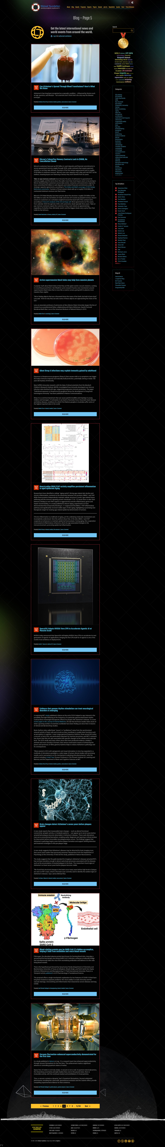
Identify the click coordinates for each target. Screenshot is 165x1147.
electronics (118, 171)
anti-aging (129, 53)
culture (129, 62)
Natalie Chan (41, 314)
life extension (57, 529)
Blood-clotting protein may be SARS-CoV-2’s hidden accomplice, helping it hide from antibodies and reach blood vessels (67, 950)
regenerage (127, 75)
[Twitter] (122, 1141)
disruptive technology (121, 162)
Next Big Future (120, 283)
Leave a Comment (72, 102)
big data (117, 127)
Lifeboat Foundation (42, 1141)
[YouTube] (129, 1141)
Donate (100, 7)
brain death (117, 62)
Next (86, 1106)
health (119, 66)
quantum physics (61, 1087)
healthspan (126, 66)
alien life (117, 112)
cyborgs (117, 159)
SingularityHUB (119, 287)
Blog (73, 7)
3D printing (118, 95)
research (124, 77)
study (47, 715)
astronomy (118, 120)
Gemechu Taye (122, 206)
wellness (128, 82)
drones (117, 166)
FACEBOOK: (51, 1125)
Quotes (118, 7)
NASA (128, 73)
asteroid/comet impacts (122, 118)
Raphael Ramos (122, 238)
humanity (132, 66)
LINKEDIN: (95, 1125)
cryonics (117, 153)
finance (49, 214)
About (68, 7)
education (118, 170)
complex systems (120, 146)
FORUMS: (95, 1133)
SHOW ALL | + (117, 263)
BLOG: (72, 1128)
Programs (83, 7)
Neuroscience (131, 73)
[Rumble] (132, 1141)
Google (115, 66)
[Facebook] (119, 1141)
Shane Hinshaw (122, 235)
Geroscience (119, 276)
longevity (123, 73)
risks (127, 77)
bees (116, 125)
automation (118, 123)
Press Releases (130, 7)
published (49, 973)
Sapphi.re (58, 1141)
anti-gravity (118, 114)
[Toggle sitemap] (129, 2)
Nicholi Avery (41, 529)
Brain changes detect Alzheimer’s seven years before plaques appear (65, 825)
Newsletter (112, 7)
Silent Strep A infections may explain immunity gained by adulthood (68, 371)
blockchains (119, 139)
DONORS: (95, 1128)
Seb (119, 249)
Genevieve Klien (122, 188)
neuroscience (65, 102)
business (118, 141)
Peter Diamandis (120, 98)
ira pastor (119, 71)
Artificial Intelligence (120, 55)
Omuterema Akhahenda (121, 220)
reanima (121, 75)
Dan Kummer (122, 217)
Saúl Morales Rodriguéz (43, 988)
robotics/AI (54, 214)
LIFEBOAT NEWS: (74, 1125)
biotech (127, 57)
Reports (89, 7)
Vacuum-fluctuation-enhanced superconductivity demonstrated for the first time (68, 1055)
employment (119, 173)
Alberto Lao (121, 233)
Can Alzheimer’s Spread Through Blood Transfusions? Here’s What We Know (67, 87)
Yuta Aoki (121, 228)
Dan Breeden (122, 199)
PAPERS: (73, 1133)
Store (122, 7)
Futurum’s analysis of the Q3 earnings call (57, 202)
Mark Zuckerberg (120, 109)
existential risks (118, 64)
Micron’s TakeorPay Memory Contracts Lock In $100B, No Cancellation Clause (63, 160)
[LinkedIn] (125, 1141)
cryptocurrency (125, 62)
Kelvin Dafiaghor (123, 208)
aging (116, 53)
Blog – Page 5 (82, 18)
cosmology (47, 314)
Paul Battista (122, 204)
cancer (120, 62)
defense (117, 161)
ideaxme (115, 68)
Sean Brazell (121, 242)
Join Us (105, 7)
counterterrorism (120, 152)
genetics (59, 102)
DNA (116, 100)
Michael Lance (122, 252)
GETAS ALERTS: (117, 1125)
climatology (118, 145)
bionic (117, 132)
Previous (46, 1106)
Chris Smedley (122, 261)
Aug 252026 (36, 87)
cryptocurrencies (120, 155)
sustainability (121, 80)
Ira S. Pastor (121, 259)
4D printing (118, 96)
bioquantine (128, 55)
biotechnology (119, 60)
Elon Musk (118, 103)
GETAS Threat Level (37, 1128)
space (117, 79)
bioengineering (53, 988)
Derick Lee (121, 231)
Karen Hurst (121, 211)
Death (132, 62)
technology (128, 80)
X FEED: (50, 1128)
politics (117, 75)
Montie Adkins (122, 256)
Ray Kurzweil (119, 102)
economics (118, 168)
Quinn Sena (121, 197)
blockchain (130, 60)
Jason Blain (121, 254)
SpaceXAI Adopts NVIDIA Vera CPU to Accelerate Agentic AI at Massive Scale (66, 629)
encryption (118, 175)
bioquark (120, 57)
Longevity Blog (119, 279)
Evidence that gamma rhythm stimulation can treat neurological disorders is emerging (66, 709)
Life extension (127, 71)
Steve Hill (120, 245)
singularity (131, 77)
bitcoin (125, 60)
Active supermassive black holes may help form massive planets (67, 280)
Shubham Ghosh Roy (43, 102)
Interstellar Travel (129, 68)
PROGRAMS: (117, 1131)
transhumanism (120, 82)
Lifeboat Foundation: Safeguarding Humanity (45, 7)
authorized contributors (65, 36)
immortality (121, 68)
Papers (95, 7)
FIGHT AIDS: (51, 1131)
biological (118, 130)
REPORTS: (73, 1131)
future (127, 64)
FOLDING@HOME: (96, 1131)
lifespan (116, 73)
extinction (123, 64)
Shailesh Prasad (123, 201)
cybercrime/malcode (121, 157)
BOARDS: (116, 1128)
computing (118, 148)
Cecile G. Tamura (42, 644)
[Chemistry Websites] (123, 41)
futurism (131, 64)
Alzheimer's (122, 53)
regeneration (119, 77)
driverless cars (119, 164)
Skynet (117, 107)
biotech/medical (53, 102)
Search (132, 30)
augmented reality (120, 121)
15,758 (78, 1106)
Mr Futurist (118, 281)
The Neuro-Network (42, 878)
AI (119, 53)
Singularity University (121, 105)
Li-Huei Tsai (50, 757)
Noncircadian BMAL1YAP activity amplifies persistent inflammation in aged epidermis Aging (68, 487)
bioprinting (118, 134)
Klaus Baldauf (122, 224)
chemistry (118, 143)
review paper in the (50, 722)
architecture (118, 116)
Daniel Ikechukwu (42, 214)
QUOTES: (116, 1133)
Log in (55, 36)
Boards (77, 7)
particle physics (53, 1087)
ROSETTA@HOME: (53, 1133)
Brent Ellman (122, 247)
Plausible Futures (120, 285)
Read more (65, 107)
